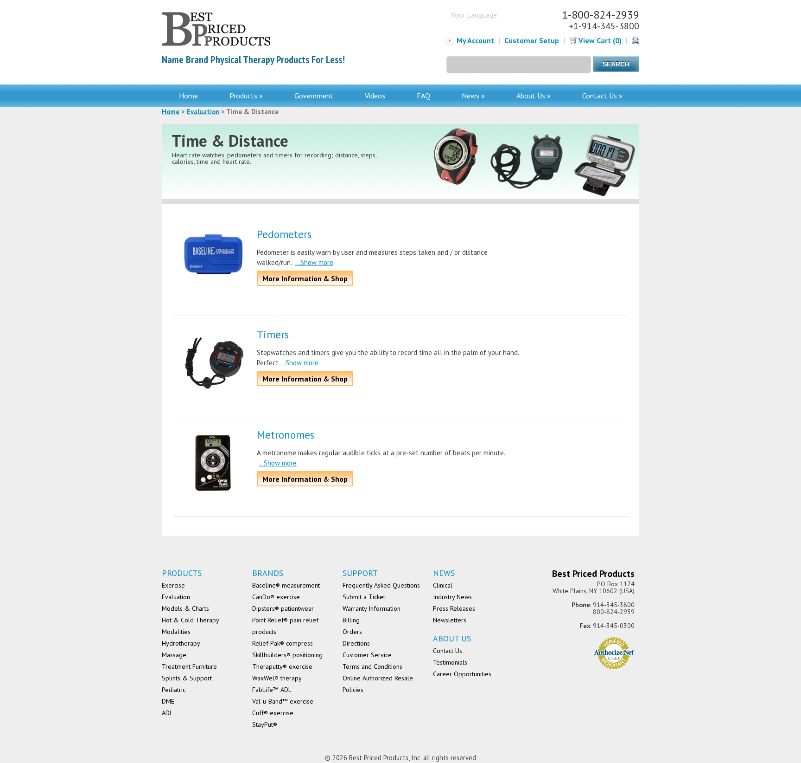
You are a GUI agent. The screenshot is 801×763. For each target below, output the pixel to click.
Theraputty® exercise (282, 666)
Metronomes (285, 434)
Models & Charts (185, 608)
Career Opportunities (462, 674)
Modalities (176, 631)
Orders (352, 631)
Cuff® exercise (272, 713)
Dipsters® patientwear (283, 608)
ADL (167, 713)
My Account (475, 40)
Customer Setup (531, 40)
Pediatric (173, 689)
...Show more (314, 262)
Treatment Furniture (189, 666)
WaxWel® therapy (277, 678)
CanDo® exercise (276, 597)
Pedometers (284, 234)
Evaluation (203, 111)
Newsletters (449, 620)
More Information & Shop (305, 278)
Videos (375, 95)
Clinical (442, 585)
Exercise (173, 585)
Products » (246, 95)
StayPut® (264, 724)
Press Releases (454, 608)
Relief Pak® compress (282, 643)
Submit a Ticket (364, 597)
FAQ (423, 95)
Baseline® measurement (286, 585)
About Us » (533, 95)
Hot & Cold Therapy (190, 620)
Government (313, 95)
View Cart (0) (599, 40)
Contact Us (447, 651)
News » (473, 95)
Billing (351, 620)
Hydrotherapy (181, 643)
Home (188, 95)
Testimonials (450, 662)
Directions (356, 643)
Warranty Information (371, 608)
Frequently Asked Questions (381, 585)
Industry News (452, 597)
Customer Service (367, 655)
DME (168, 701)
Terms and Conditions (372, 666)
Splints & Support (187, 678)
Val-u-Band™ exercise (282, 701)
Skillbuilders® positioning (287, 655)
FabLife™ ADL (272, 689)
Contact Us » (602, 95)
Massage (174, 655)
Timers (273, 334)
